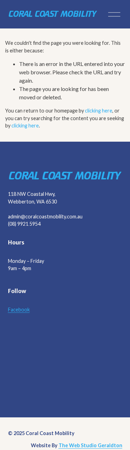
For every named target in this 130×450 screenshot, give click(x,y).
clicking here (98, 111)
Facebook (19, 309)
